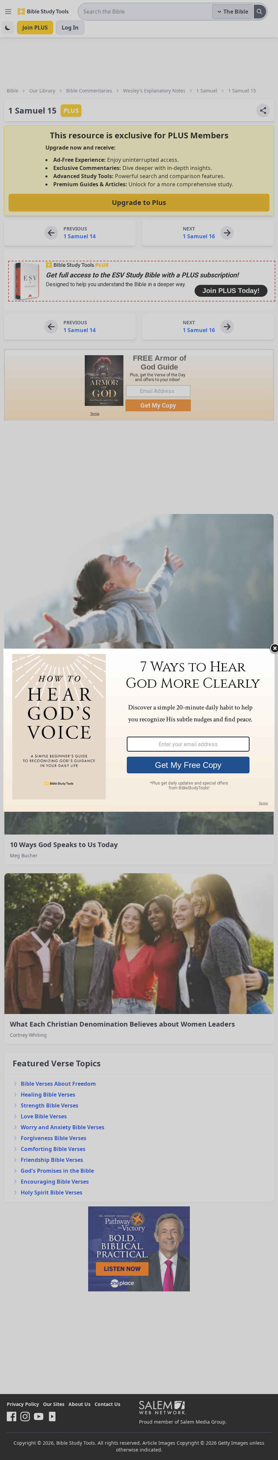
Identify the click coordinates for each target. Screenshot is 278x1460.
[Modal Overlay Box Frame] (139, 730)
